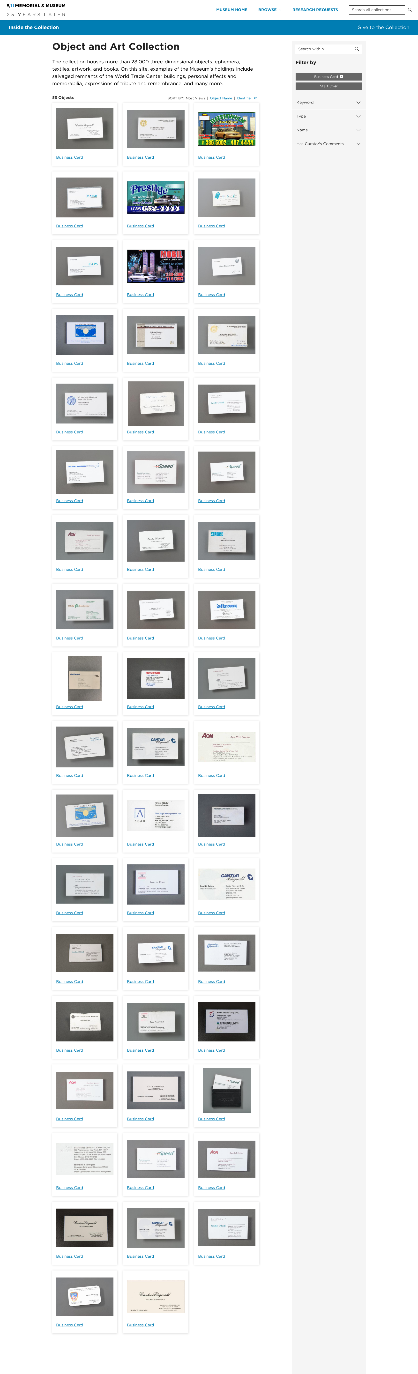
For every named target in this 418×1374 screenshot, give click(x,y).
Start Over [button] (329, 86)
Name (302, 130)
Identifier (244, 98)
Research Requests (315, 9)
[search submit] (357, 49)
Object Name (221, 98)
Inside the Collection (34, 27)
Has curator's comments (320, 143)
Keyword (305, 102)
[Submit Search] (410, 10)
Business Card (69, 157)
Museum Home (231, 9)
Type (301, 116)
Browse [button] (267, 9)
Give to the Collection (383, 27)
